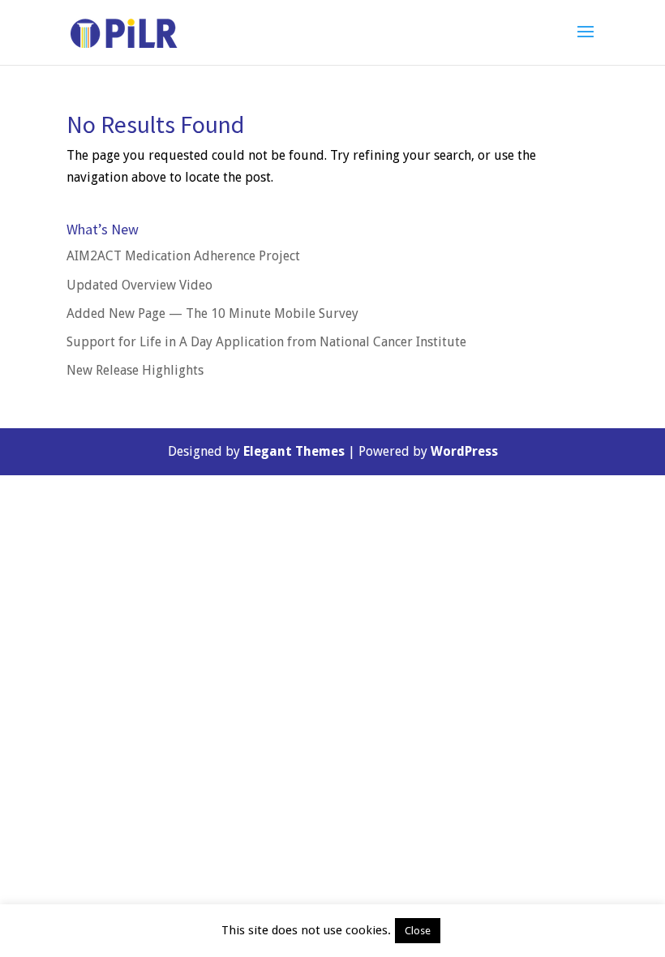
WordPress (464, 451)
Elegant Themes (294, 451)
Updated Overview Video (139, 285)
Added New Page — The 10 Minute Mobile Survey (212, 313)
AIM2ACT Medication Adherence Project (183, 256)
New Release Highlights (135, 370)
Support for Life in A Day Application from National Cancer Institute (266, 342)
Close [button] (418, 931)
